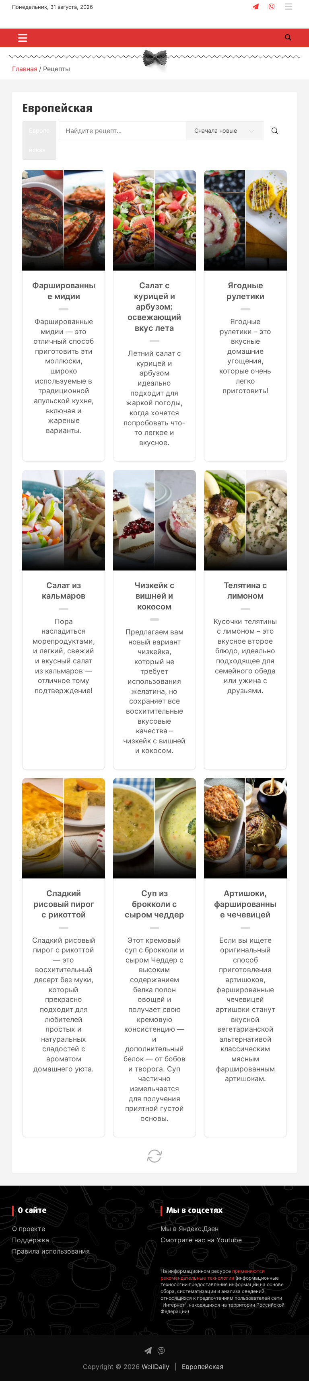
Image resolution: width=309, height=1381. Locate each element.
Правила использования (51, 1251)
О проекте (28, 1229)
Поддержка (30, 1240)
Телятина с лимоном (245, 591)
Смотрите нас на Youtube (201, 1240)
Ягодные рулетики (245, 291)
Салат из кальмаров (63, 591)
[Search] (275, 130)
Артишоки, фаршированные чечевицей (245, 904)
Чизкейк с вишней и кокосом (154, 596)
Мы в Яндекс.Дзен (189, 1229)
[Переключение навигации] (22, 38)
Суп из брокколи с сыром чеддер (154, 904)
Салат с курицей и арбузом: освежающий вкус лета (154, 307)
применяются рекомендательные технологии (213, 1274)
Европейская (202, 1367)
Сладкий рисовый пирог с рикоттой (63, 904)
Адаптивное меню (288, 7)
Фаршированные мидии (63, 291)
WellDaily (155, 1367)
